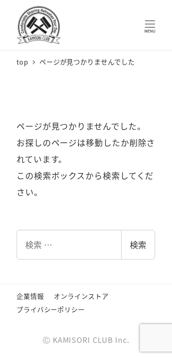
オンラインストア (81, 296)
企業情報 (30, 296)
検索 (138, 244)
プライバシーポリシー (51, 309)
